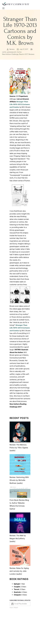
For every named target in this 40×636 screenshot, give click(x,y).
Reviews (31, 54)
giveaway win (11, 52)
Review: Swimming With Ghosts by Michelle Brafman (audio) (19, 480)
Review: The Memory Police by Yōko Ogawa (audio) (19, 448)
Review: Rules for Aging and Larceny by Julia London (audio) (19, 571)
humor (19, 52)
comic (4, 52)
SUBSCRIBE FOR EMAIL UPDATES (20, 600)
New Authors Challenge (10, 54)
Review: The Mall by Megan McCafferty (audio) (18, 538)
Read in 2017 (23, 54)
